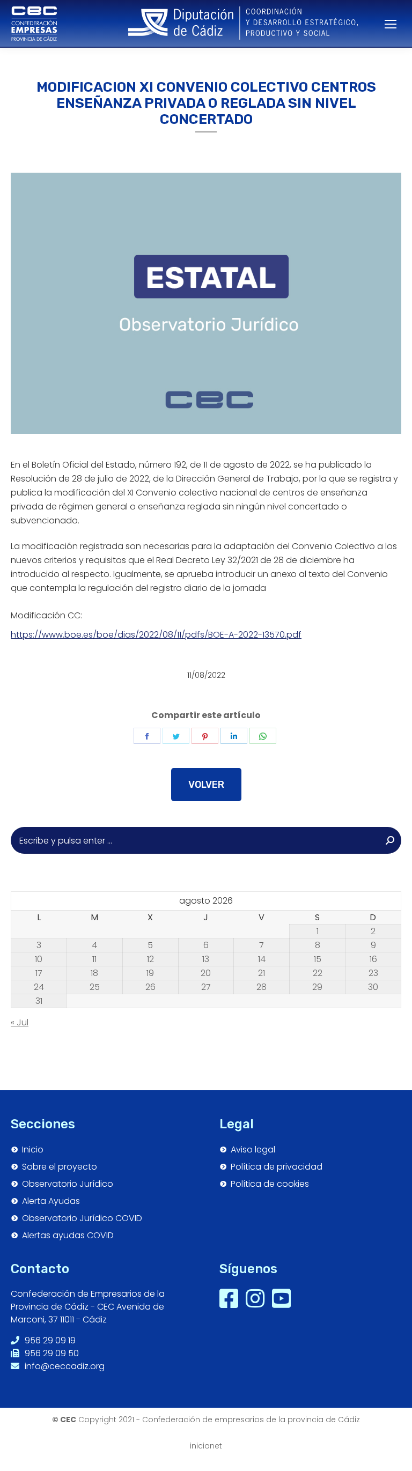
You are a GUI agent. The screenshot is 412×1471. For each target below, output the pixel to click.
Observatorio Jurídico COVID (82, 1218)
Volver (206, 784)
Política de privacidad (276, 1167)
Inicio (32, 1149)
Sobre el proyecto (59, 1167)
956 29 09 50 (51, 1353)
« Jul (19, 1022)
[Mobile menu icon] (385, 24)
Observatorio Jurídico (67, 1184)
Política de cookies (270, 1184)
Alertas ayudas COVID (68, 1235)
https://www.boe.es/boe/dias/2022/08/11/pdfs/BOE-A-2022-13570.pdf (156, 635)
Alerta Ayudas (51, 1201)
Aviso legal (253, 1149)
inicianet (206, 1445)
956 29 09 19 (49, 1340)
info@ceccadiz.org (64, 1366)
